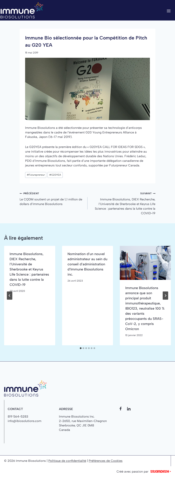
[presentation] (145, 263)
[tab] (81, 348)
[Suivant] (165, 295)
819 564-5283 (18, 416)
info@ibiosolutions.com (24, 421)
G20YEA (55, 174)
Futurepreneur (36, 174)
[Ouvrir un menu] (169, 10)
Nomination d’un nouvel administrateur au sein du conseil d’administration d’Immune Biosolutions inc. (87, 264)
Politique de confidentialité (67, 461)
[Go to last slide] (9, 295)
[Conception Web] (160, 471)
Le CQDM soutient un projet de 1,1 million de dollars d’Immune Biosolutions (51, 199)
